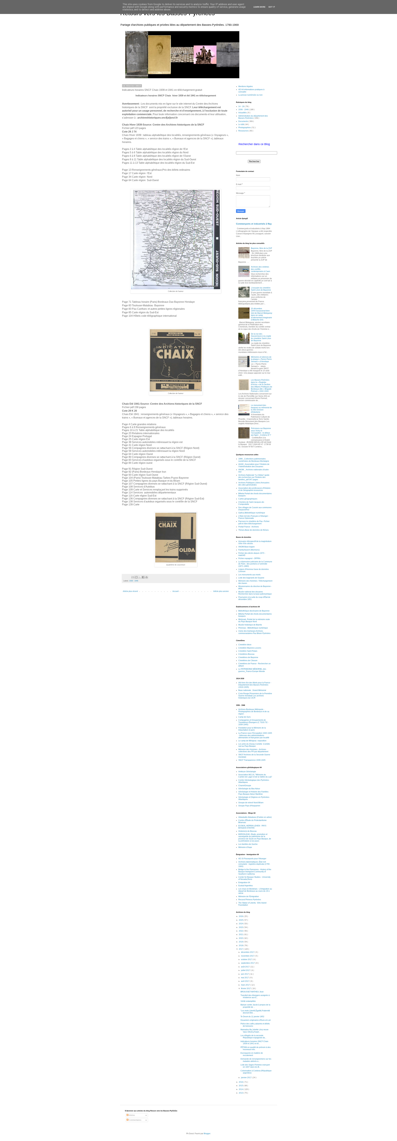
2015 (241, 1086)
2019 (241, 942)
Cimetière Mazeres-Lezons (249, 648)
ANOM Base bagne (246, 547)
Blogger (207, 1133)
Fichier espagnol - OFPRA (249, 558)
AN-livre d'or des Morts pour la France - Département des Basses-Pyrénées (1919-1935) (254, 685)
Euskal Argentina (245, 886)
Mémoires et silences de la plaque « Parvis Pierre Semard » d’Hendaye (261, 359)
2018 (241, 945)
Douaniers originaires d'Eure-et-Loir (256, 1020)
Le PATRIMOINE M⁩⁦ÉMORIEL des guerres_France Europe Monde (252, 670)
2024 (241, 924)
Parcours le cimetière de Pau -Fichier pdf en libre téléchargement (254, 522)
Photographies (244, 127)
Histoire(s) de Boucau (247, 831)
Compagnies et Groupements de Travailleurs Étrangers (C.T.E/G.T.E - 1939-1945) (253, 722)
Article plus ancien (221, 591)
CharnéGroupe (244, 785)
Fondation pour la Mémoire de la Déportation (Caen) (252, 729)
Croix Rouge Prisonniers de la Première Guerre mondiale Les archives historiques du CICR (255, 695)
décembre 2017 (248, 952)
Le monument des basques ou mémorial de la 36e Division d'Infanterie (261, 408)
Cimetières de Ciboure (247, 660)
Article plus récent (130, 591)
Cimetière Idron (244, 645)
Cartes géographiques (247, 499)
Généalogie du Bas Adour (249, 789)
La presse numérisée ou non (250, 95)
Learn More (259, 7)
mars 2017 (245, 985)
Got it (271, 7)
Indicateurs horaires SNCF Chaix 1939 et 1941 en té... (254, 1042)
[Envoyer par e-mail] (132, 577)
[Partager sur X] (139, 577)
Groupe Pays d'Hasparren (249, 806)
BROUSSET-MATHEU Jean (252, 992)
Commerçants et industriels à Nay (254, 223)
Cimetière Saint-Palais (247, 651)
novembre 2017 (248, 956)
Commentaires (134, 1120)
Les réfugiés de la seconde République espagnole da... (253, 1036)
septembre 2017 (248, 963)
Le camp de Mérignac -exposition (252, 741)
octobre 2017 (247, 959)
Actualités (242, 113)
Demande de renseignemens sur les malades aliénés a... (256, 1060)
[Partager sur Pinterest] (146, 577)
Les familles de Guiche (248, 844)
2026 (241, 916)
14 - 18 (241, 106)
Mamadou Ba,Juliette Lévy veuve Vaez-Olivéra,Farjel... (254, 1031)
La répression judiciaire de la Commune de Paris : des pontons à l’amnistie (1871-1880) (255, 564)
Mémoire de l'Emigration (248, 896)
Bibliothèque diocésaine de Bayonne (254, 611)
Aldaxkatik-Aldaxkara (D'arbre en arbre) (255, 817)
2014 (241, 1089)
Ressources (243, 131)
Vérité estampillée (248, 1001)
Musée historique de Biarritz (250, 625)
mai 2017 (245, 978)
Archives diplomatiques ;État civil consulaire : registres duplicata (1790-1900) (254, 864)
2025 (241, 920)
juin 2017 (245, 974)
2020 (241, 938)
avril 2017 (245, 981)
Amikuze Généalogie (247, 771)
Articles (131, 1115)
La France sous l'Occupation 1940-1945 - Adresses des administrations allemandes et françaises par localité (255, 735)
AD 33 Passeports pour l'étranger (252, 859)
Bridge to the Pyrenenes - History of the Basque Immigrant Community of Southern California (254, 871)
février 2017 (246, 988)
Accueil (175, 591)
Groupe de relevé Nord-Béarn (250, 803)
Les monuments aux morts (249, 575)
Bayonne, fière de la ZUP (261, 248)
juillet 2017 (246, 970)
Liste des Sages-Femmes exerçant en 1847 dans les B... (255, 1066)
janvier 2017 (246, 1077)
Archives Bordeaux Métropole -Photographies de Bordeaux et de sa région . (253, 711)
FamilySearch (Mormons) (249, 550)
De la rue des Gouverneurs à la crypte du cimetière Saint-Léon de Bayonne (261, 337)
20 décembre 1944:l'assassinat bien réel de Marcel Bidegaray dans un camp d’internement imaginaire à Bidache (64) (261, 314)
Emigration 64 (244, 882)
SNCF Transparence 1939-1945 (251, 760)
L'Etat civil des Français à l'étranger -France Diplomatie (253, 517)
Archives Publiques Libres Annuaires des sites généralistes (253, 484)
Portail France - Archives (248, 527)
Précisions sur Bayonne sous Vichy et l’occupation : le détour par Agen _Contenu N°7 (261, 431)
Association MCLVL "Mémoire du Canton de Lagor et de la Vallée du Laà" (255, 776)
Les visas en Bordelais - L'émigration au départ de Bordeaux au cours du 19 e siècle (255, 891)
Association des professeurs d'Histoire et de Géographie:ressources (254, 489)
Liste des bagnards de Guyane (251, 578)
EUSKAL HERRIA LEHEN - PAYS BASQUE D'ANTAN (252, 827)
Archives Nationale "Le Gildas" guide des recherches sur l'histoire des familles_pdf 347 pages (253, 477)
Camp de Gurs (244, 717)
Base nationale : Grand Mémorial (252, 690)
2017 (241, 949)
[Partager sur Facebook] (143, 577)
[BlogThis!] (136, 577)
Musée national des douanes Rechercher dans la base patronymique (255, 593)
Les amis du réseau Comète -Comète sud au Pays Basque (254, 745)
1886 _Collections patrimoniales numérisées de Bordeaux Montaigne (253, 460)
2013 (241, 1093)
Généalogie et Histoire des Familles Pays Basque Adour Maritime (253, 793)
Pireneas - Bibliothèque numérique (253, 628)
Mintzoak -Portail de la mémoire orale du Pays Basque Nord (254, 620)
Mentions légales (245, 86)
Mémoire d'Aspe (245, 847)
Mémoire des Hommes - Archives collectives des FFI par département (253, 750)
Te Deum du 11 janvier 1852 (252, 1016)
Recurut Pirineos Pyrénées (249, 899)
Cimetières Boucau (246, 654)
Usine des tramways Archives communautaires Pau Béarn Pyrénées (254, 632)
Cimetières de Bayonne (248, 657)
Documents (243, 121)
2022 (241, 931)
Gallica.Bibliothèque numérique (251, 513)
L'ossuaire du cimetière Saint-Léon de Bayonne (261, 289)
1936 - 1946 (133, 581)
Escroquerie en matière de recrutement (252, 1054)
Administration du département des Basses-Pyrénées (253, 117)
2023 (241, 927)
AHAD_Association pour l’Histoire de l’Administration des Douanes (253, 465)
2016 (241, 1082)
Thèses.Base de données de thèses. (253, 530)
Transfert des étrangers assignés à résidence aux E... (255, 996)
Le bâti (241, 124)
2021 (241, 934)
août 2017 (245, 967)
